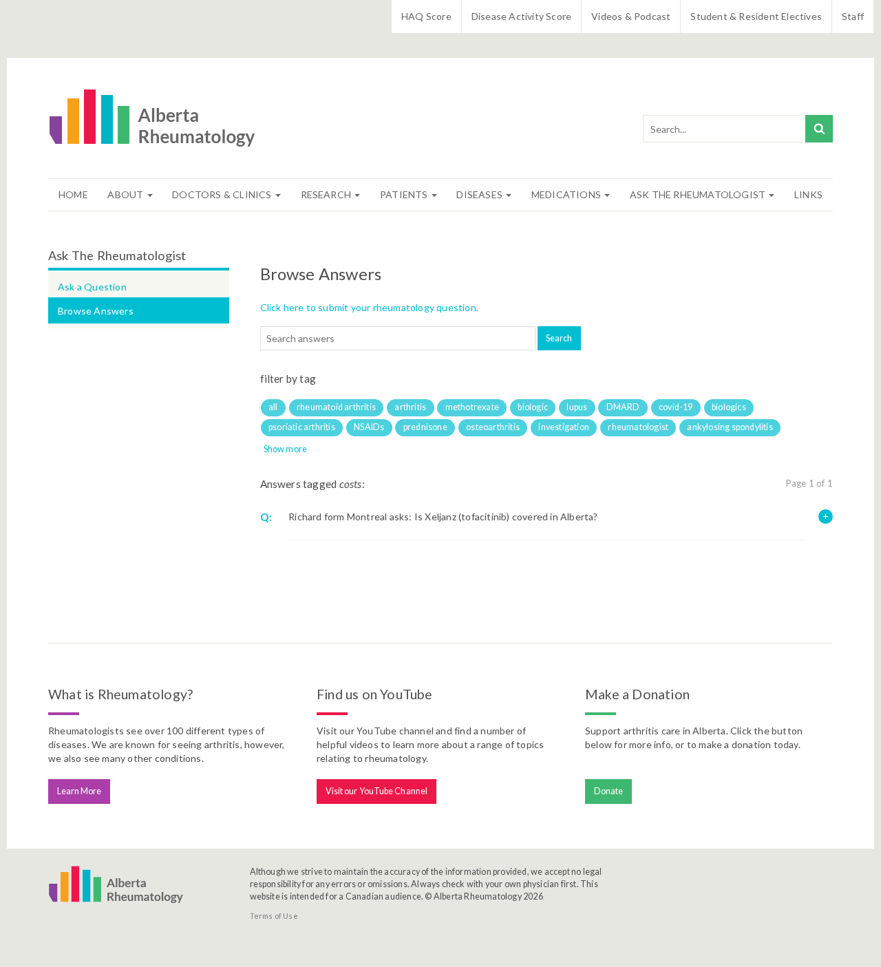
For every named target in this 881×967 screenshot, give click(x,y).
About (126, 194)
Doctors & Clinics (223, 194)
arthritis (410, 407)
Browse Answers (96, 311)
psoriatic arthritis (301, 427)
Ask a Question (92, 287)
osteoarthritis (493, 427)
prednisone (425, 427)
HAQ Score (426, 16)
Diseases (480, 194)
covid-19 (676, 407)
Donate (609, 791)
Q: (266, 517)
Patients (405, 194)
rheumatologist (638, 427)
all (273, 407)
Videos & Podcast (630, 16)
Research (327, 194)
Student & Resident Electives (756, 16)
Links (808, 194)
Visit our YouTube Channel (377, 791)
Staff (853, 16)
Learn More (79, 791)
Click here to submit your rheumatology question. (369, 307)
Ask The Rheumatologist (699, 194)
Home (73, 194)
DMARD (623, 407)
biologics (729, 407)
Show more (286, 449)
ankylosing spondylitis (729, 427)
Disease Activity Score (521, 16)
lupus (576, 407)
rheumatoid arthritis (336, 407)
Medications (567, 194)
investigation (563, 427)
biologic (533, 407)
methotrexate (472, 407)
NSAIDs (369, 427)
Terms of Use (274, 915)
